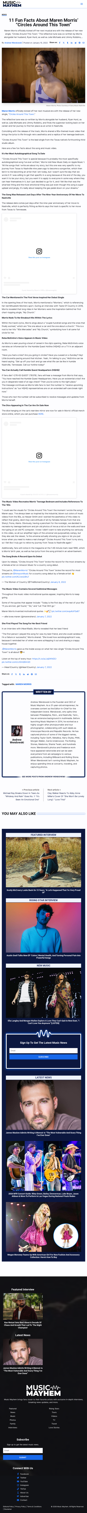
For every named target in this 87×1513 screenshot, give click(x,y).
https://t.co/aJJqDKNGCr (44, 659)
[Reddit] (75, 42)
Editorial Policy (8, 1506)
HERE (41, 414)
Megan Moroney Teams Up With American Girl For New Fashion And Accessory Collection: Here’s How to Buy (43, 1256)
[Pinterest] (79, 42)
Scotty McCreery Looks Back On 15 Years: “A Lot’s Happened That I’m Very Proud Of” (43, 891)
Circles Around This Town (21, 114)
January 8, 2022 (58, 582)
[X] (63, 42)
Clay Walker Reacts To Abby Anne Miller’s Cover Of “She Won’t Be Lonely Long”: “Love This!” (66, 796)
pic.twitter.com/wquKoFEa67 (66, 611)
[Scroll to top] (81, 1508)
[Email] (83, 42)
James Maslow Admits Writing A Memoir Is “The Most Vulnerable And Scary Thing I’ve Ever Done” (43, 1134)
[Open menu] (81, 4)
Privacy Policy (20, 1506)
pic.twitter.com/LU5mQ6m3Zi (16, 662)
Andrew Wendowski (17, 741)
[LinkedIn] (71, 42)
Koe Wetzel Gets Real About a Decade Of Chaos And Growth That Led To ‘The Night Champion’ (23, 1325)
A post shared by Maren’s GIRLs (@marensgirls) (39, 290)
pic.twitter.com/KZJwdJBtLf (15, 577)
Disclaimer (8, 1509)
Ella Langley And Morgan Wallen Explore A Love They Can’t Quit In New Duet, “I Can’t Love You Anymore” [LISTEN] (43, 1022)
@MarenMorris (20, 570)
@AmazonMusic (21, 573)
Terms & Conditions (34, 1506)
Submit (22, 1457)
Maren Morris (23, 684)
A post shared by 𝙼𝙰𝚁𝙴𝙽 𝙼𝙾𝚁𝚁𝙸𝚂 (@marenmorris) (39, 494)
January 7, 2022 (44, 616)
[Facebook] (59, 42)
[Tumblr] (67, 42)
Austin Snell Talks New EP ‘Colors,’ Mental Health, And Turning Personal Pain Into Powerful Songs (44, 956)
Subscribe (43, 1057)
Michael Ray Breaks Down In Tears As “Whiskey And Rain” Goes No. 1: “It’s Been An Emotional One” (21, 796)
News (4, 14)
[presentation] (43, 862)
